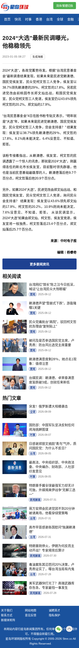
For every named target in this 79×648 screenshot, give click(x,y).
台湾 (49, 19)
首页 (7, 19)
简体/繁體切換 (64, 5)
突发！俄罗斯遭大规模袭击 (48, 406)
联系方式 (6, 615)
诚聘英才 (54, 610)
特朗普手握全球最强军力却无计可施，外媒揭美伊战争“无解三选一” (52, 490)
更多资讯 (39, 264)
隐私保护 (54, 615)
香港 (39, 19)
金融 (70, 19)
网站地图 (30, 610)
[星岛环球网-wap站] (17, 7)
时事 (28, 19)
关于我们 (6, 610)
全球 (60, 19)
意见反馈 (30, 615)
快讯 (18, 19)
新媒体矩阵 (8, 620)
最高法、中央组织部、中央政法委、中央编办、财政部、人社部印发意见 (51, 467)
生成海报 (37, 56)
